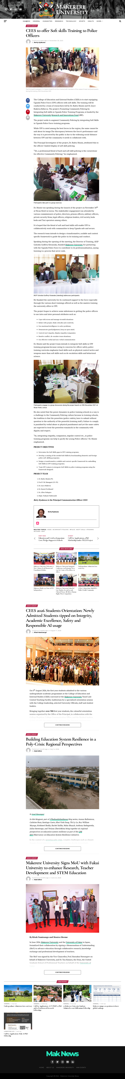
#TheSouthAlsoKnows (59, 819)
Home (41, 1067)
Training (90, 529)
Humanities (47, 21)
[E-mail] (37, 524)
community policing (61, 529)
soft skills (81, 529)
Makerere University (42, 115)
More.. (99, 21)
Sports (82, 21)
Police (72, 529)
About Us (50, 1067)
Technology (71, 21)
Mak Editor (38, 751)
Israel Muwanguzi (38, 814)
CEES (50, 529)
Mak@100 (26, 21)
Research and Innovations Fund (65, 115)
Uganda (37, 531)
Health (91, 21)
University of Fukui (74, 942)
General (36, 21)
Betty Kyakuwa (39, 42)
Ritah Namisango (40, 632)
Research (59, 21)
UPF (43, 531)
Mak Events (81, 1067)
